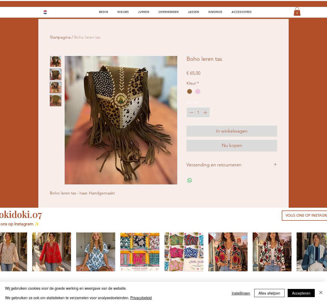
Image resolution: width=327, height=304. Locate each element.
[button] (297, 11)
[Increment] (205, 112)
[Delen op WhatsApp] (190, 180)
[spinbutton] (198, 112)
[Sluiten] (321, 293)
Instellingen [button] (241, 293)
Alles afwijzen (269, 293)
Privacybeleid (141, 297)
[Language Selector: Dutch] (48, 12)
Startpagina (60, 37)
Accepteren (301, 293)
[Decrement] (190, 112)
